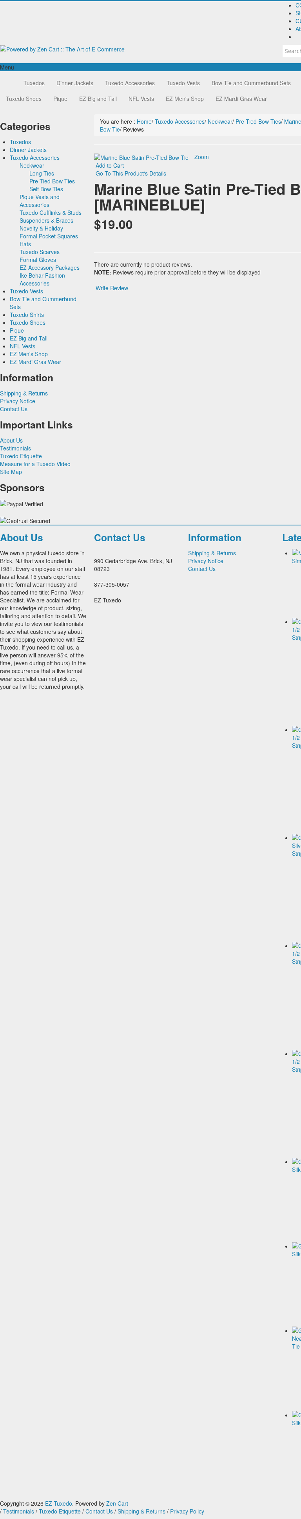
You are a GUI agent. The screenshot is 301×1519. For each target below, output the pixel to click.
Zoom (201, 157)
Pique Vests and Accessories (40, 201)
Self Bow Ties (46, 189)
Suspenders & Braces (46, 220)
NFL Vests (141, 98)
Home (144, 121)
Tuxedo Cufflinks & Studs (51, 212)
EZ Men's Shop (185, 98)
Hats (25, 244)
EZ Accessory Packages (50, 267)
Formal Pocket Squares (49, 236)
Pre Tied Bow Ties (52, 181)
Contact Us (13, 409)
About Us (11, 440)
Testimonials (15, 448)
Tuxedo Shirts (27, 314)
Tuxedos (34, 83)
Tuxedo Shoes (24, 98)
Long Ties (41, 173)
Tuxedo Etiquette (21, 456)
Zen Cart (117, 1503)
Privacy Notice (17, 401)
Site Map (11, 472)
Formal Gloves (38, 260)
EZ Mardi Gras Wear (241, 98)
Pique (60, 98)
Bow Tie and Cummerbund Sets (251, 83)
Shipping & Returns (24, 393)
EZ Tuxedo (58, 1503)
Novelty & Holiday (41, 228)
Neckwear (32, 165)
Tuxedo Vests (183, 83)
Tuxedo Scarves (40, 252)
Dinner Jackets (74, 83)
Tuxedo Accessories (130, 83)
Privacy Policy (187, 1511)
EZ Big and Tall (98, 98)
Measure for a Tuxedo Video (35, 464)
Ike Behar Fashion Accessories (42, 279)
